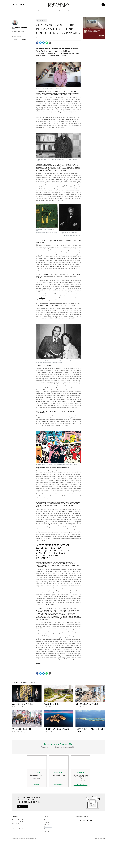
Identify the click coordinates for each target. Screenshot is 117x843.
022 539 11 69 (19, 828)
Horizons (46, 11)
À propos (46, 822)
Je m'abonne (23, 807)
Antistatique (102, 838)
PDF (16, 39)
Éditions (46, 820)
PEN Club (65, 622)
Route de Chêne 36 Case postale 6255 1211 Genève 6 (18, 822)
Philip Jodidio (83, 706)
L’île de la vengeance (56, 729)
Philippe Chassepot (53, 706)
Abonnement (48, 827)
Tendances (54, 11)
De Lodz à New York (86, 704)
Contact (46, 829)
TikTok (58, 476)
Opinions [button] (75, 11)
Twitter (64, 511)
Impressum (47, 831)
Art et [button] (40, 11)
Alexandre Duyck (84, 734)
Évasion (61, 11)
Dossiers (68, 11)
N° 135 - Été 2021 (41, 20)
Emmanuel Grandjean (22, 706)
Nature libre (51, 704)
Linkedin (22, 31)
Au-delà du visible (22, 704)
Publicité (46, 824)
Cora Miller (51, 731)
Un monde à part (21, 729)
